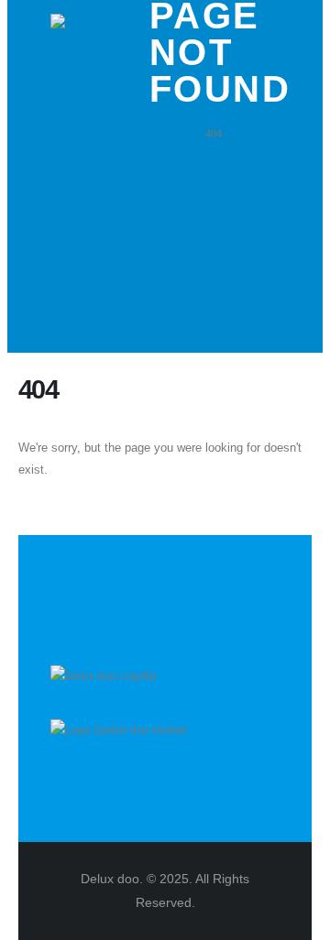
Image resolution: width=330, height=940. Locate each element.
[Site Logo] (107, 71)
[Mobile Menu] (75, 158)
